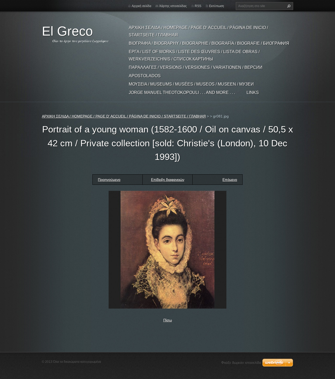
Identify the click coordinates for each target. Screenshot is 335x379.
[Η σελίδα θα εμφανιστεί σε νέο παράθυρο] (167, 249)
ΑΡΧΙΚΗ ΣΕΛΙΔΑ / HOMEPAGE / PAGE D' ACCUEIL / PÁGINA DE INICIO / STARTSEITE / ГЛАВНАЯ (198, 31)
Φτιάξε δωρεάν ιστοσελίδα (241, 363)
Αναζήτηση (288, 6)
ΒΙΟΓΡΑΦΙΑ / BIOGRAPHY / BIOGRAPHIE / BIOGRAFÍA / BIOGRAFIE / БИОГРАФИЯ (209, 43)
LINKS (253, 92)
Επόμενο (229, 179)
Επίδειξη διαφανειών (167, 179)
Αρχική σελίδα (141, 6)
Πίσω (167, 320)
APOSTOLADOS (145, 76)
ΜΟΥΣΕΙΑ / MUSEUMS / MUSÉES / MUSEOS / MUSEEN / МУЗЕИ (191, 84)
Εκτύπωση (216, 6)
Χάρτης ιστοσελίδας (173, 6)
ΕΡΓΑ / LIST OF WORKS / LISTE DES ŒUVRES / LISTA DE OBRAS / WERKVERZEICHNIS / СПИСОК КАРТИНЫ (194, 55)
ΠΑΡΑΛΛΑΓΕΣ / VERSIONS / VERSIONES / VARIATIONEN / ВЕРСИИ (196, 67)
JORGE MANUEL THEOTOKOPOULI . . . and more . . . (182, 92)
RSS (198, 6)
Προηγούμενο (109, 179)
